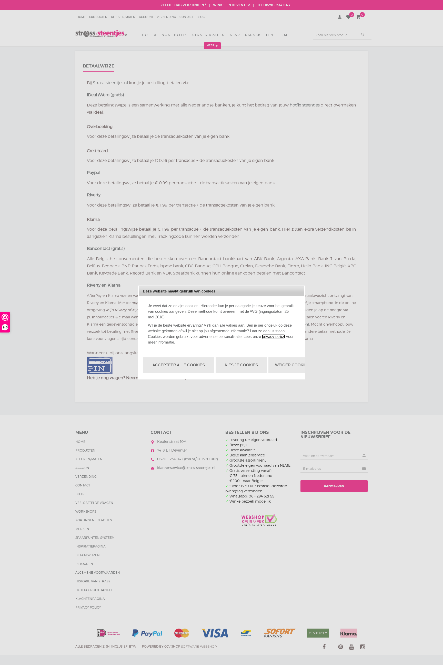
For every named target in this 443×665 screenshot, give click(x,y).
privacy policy (273, 336)
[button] (178, 365)
